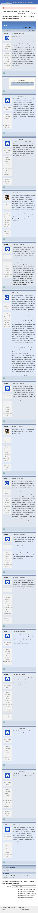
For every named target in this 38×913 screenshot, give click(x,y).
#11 (14, 577)
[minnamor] (7, 39)
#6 (12, 292)
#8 (12, 426)
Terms (3, 909)
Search (15, 11)
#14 (14, 728)
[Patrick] (7, 199)
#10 (14, 534)
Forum (4, 11)
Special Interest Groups (16, 16)
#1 (13, 33)
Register (30, 7)
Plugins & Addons (28, 16)
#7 (13, 383)
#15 (14, 770)
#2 (13, 95)
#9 (12, 478)
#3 (13, 138)
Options (25, 27)
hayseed (5, 292)
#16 (14, 824)
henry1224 (6, 138)
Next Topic (31, 30)
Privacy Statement (24, 909)
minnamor (6, 33)
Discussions (5, 16)
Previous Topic (8, 30)
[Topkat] (7, 102)
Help (20, 11)
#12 (14, 631)
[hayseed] (7, 299)
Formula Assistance (23, 875)
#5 (13, 244)
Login (26, 7)
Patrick (5, 192)
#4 (12, 192)
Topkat (5, 95)
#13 (14, 674)
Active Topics (10, 11)
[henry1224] (7, 145)
